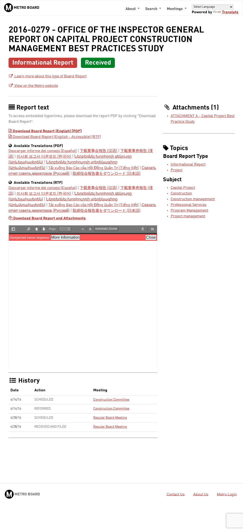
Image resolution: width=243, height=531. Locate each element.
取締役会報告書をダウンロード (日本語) (106, 174)
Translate (230, 12)
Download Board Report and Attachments (49, 218)
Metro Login (227, 494)
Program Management (189, 211)
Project (176, 170)
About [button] (131, 9)
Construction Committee (111, 399)
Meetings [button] (175, 9)
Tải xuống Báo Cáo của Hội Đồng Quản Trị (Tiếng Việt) (93, 168)
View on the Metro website (36, 86)
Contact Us (176, 494)
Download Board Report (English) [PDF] (47, 131)
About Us (200, 494)
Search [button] (151, 9)
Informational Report (188, 164)
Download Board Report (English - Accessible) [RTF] (56, 137)
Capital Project (183, 188)
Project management (188, 216)
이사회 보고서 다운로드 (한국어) (44, 157)
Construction (181, 193)
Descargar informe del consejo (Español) (43, 151)
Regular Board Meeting (110, 417)
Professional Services (188, 205)
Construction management (193, 199)
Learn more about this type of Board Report (50, 76)
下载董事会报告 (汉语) (98, 151)
